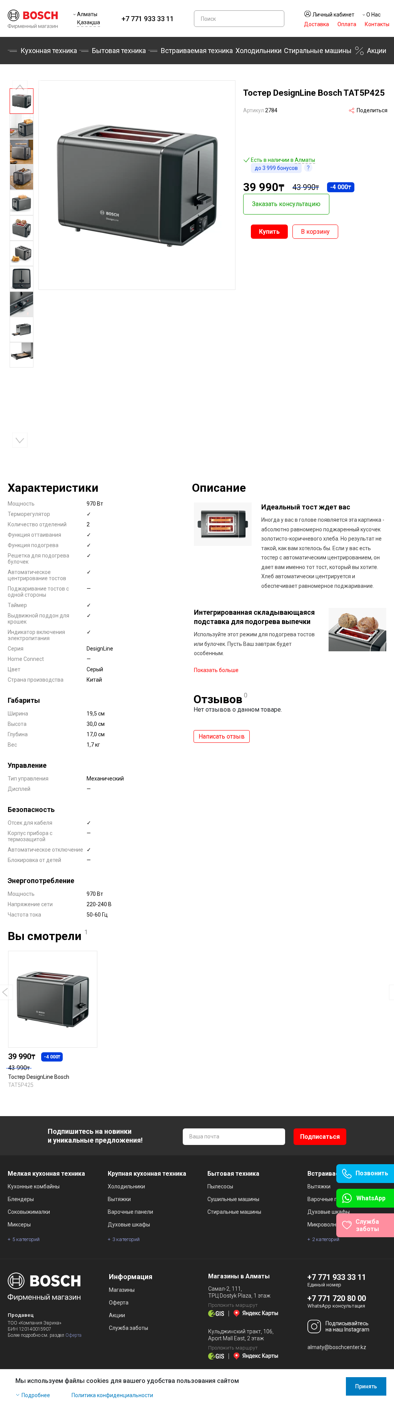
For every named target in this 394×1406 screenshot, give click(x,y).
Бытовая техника (119, 51)
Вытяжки (119, 1199)
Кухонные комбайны (34, 1186)
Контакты (377, 24)
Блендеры (21, 1199)
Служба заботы (128, 1328)
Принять (366, 1386)
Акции (376, 51)
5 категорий (26, 1239)
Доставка (316, 24)
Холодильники (258, 51)
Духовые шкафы (129, 1224)
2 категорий (325, 1239)
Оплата (346, 24)
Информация (130, 1277)
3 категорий (126, 1239)
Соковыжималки (29, 1212)
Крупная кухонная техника (147, 1173)
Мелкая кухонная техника (46, 1173)
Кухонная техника (48, 51)
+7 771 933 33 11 (148, 19)
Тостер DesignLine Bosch (38, 1077)
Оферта (73, 1335)
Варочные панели (130, 1212)
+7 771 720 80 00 (336, 1298)
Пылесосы (220, 1186)
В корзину (315, 231)
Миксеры (19, 1224)
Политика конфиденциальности (112, 1395)
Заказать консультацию (286, 204)
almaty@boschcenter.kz (336, 1347)
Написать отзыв (222, 736)
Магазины (122, 1290)
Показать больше (216, 670)
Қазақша (88, 22)
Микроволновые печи (335, 1224)
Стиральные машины (318, 51)
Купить (269, 231)
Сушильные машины (233, 1199)
